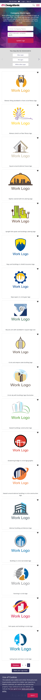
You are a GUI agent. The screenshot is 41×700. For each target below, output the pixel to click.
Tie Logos (20, 60)
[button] (39, 59)
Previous (16, 665)
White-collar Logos (20, 64)
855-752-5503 (13, 1)
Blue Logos (20, 55)
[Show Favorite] (19, 1)
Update (20, 41)
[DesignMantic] (10, 5)
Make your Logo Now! (20, 670)
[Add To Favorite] (38, 72)
